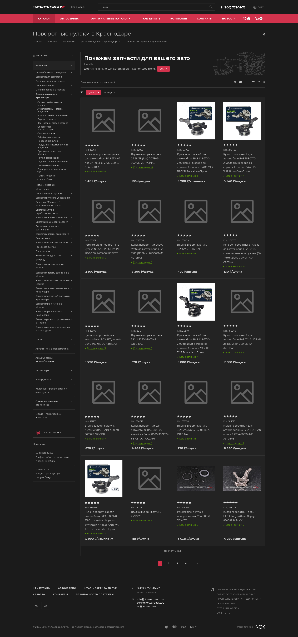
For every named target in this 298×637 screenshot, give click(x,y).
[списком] (258, 82)
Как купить (41, 588)
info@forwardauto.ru (150, 599)
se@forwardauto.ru (149, 606)
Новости (39, 444)
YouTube (45, 605)
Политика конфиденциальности (236, 590)
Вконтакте (36, 605)
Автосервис (67, 588)
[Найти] (211, 7)
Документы (223, 613)
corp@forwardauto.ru (151, 602)
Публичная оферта (228, 608)
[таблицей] (264, 82)
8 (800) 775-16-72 (233, 7)
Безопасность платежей (95, 594)
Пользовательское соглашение (236, 594)
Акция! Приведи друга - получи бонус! (50, 475)
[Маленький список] (235, 82)
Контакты (60, 594)
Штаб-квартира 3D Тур (100, 588)
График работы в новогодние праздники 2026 (53, 459)
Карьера (39, 594)
